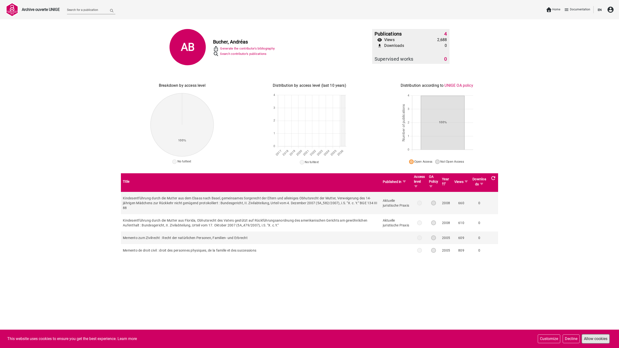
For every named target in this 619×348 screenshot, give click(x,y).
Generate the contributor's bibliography (247, 48)
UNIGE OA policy (458, 85)
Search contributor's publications (243, 54)
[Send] (111, 10)
